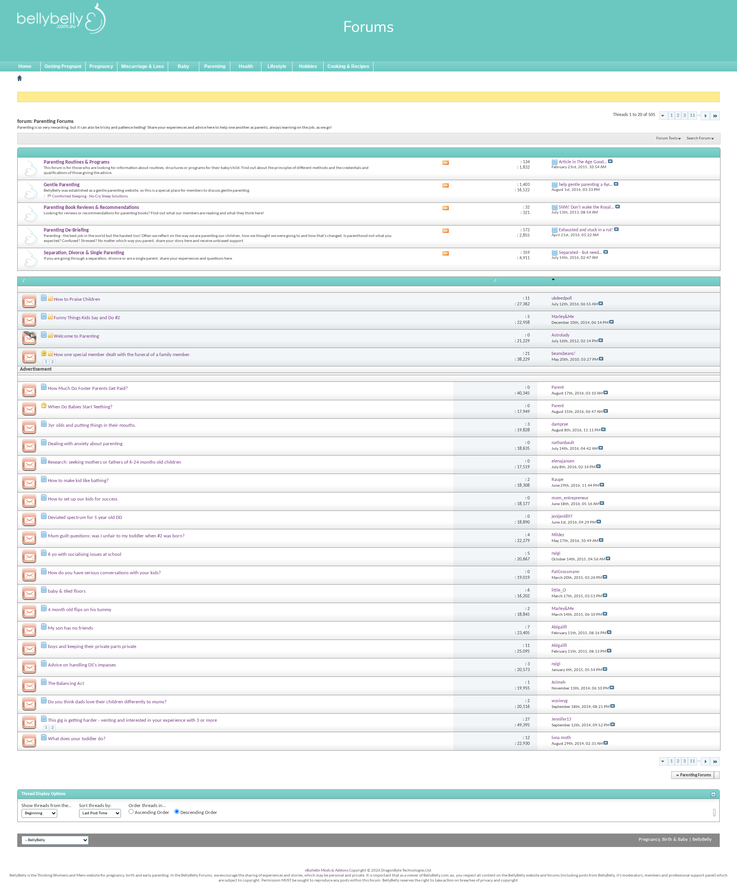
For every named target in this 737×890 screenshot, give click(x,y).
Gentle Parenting (61, 184)
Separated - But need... (580, 252)
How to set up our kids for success (82, 499)
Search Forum (699, 138)
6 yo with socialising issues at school (84, 554)
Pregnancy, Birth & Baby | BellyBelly (675, 839)
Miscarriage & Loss (142, 66)
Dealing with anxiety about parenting (85, 443)
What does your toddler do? (77, 738)
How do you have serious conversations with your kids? (104, 572)
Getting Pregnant (63, 66)
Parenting (214, 66)
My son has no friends (70, 628)
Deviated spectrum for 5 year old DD (85, 517)
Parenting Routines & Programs (76, 162)
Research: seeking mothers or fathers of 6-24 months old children (114, 462)
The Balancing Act (66, 683)
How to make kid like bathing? (78, 480)
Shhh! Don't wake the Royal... (586, 207)
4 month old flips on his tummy (79, 609)
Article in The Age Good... (583, 162)
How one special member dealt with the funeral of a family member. (122, 354)
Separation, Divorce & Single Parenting (84, 252)
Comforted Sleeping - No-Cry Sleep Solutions (90, 196)
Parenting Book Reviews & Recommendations (91, 207)
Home (24, 66)
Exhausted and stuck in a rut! (586, 230)
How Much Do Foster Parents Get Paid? (88, 388)
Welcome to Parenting (76, 336)
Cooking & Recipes (348, 66)
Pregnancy (101, 66)
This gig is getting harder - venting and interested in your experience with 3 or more (132, 720)
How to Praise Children (77, 299)
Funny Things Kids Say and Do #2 (87, 317)
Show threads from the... (46, 805)
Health (246, 66)
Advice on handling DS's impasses (82, 665)
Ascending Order (151, 812)
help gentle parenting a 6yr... (586, 184)
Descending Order (198, 812)
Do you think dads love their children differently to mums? (107, 701)
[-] (705, 116)
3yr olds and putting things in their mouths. (92, 425)
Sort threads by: (95, 805)
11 (692, 115)
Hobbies (308, 66)
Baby (183, 66)
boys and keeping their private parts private (92, 646)
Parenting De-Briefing (66, 230)
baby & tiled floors (67, 591)
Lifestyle (277, 66)
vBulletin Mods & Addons (326, 870)
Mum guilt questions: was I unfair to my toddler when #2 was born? (116, 536)
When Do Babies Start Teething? (80, 406)
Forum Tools (667, 138)
